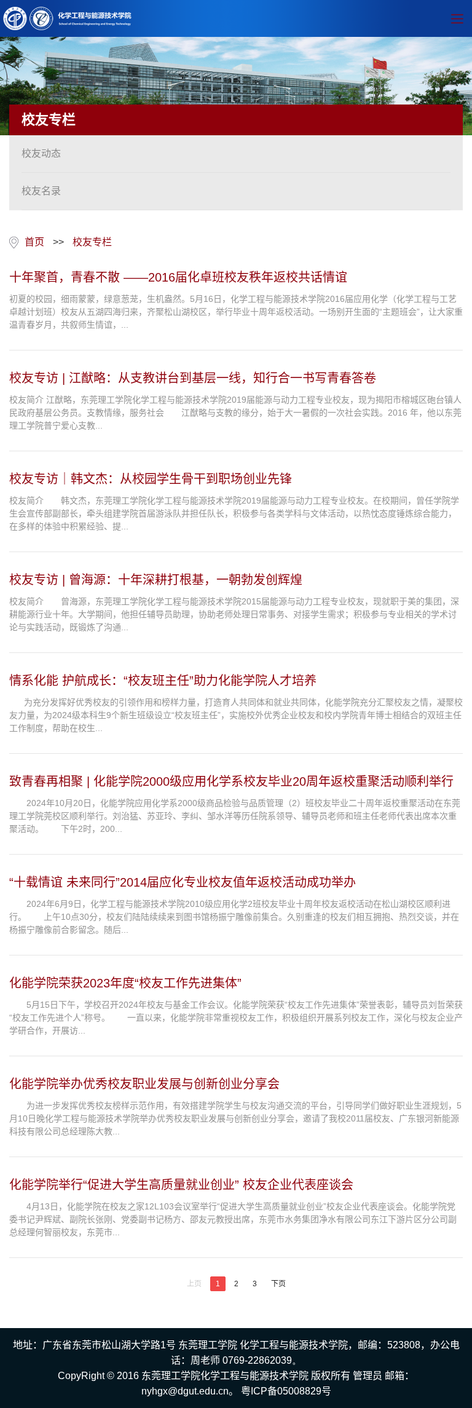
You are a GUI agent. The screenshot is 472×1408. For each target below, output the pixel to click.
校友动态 (41, 153)
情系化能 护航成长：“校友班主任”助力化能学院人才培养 (163, 680)
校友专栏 (92, 242)
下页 (278, 1283)
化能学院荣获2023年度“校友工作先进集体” (125, 983)
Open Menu (456, 18)
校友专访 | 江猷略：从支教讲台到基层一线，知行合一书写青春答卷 (192, 378)
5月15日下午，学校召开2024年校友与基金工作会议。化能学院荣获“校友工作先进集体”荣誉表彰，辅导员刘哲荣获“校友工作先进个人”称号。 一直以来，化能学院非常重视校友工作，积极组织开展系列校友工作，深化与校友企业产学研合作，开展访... (236, 1017)
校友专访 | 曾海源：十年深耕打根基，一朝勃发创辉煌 (155, 580)
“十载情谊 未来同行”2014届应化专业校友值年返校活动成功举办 (182, 882)
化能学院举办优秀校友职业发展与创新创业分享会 (144, 1084)
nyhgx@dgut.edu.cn (185, 1391)
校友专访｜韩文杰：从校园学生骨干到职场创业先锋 (150, 479)
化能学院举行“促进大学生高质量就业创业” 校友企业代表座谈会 (181, 1185)
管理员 (367, 1375)
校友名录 (41, 191)
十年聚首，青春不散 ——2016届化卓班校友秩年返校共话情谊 (178, 277)
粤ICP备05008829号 (286, 1391)
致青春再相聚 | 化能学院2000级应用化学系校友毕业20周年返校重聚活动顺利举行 (231, 781)
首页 (34, 242)
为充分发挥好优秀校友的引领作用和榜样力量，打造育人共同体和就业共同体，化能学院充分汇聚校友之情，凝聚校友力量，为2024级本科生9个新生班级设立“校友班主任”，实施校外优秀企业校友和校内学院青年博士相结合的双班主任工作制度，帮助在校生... (236, 715)
